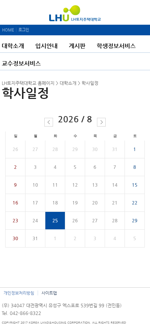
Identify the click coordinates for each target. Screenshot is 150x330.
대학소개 (13, 45)
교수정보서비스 (21, 63)
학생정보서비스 (116, 45)
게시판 (77, 45)
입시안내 (46, 45)
